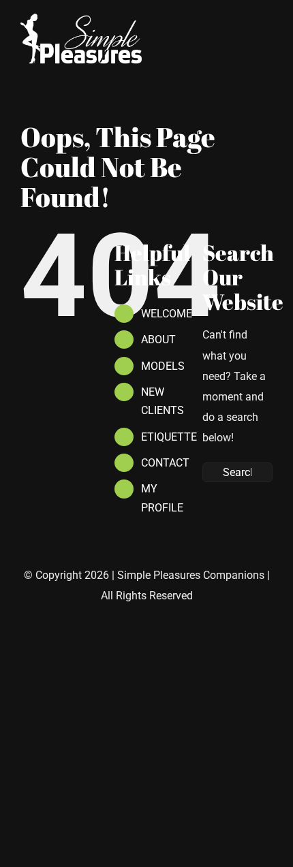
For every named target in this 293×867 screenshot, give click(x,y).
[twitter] (130, 630)
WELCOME (166, 313)
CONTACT (165, 462)
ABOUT (158, 339)
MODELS (163, 366)
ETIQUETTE (169, 436)
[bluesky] (162, 630)
